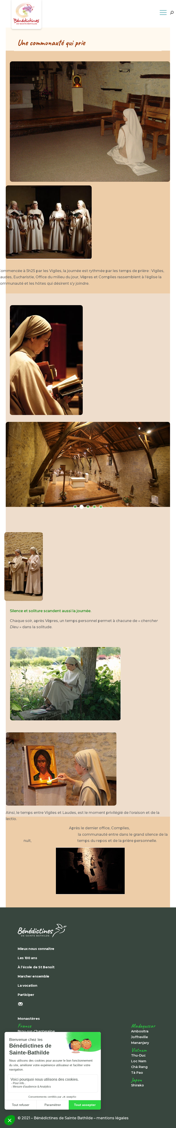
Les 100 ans (27, 958)
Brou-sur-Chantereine (36, 1031)
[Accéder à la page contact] (88, 1004)
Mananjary (140, 1043)
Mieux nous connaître (36, 949)
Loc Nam (138, 1061)
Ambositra (139, 1031)
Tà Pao (137, 1073)
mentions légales (112, 1118)
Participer (26, 995)
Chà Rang (139, 1067)
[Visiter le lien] (49, 258)
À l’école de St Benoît (36, 967)
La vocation (27, 985)
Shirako (137, 1085)
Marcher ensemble (33, 976)
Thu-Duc (138, 1055)
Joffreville (139, 1037)
